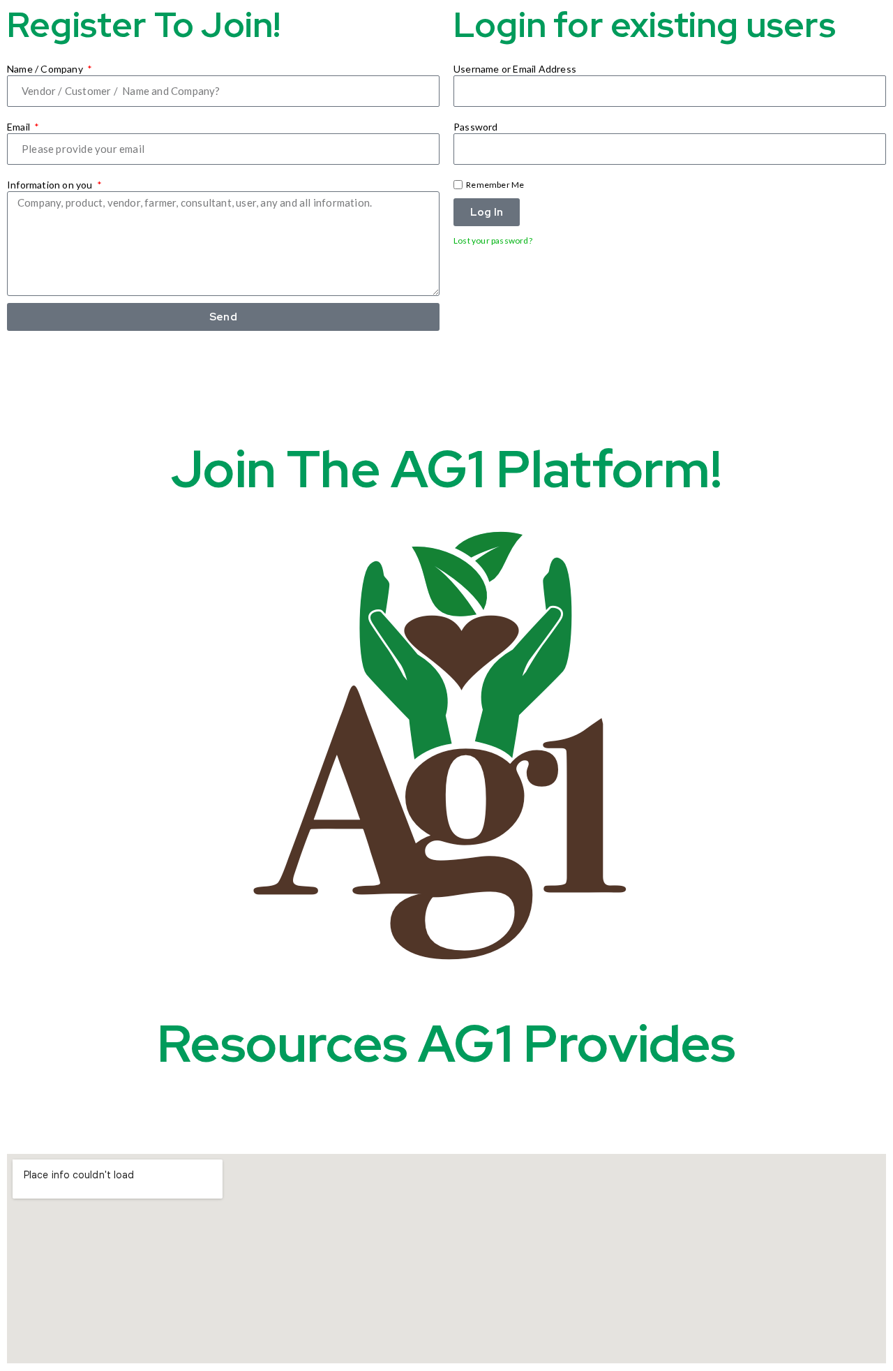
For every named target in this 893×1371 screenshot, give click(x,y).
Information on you (51, 185)
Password (475, 127)
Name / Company (46, 69)
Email (19, 127)
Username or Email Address (514, 69)
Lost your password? (492, 240)
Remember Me (494, 184)
